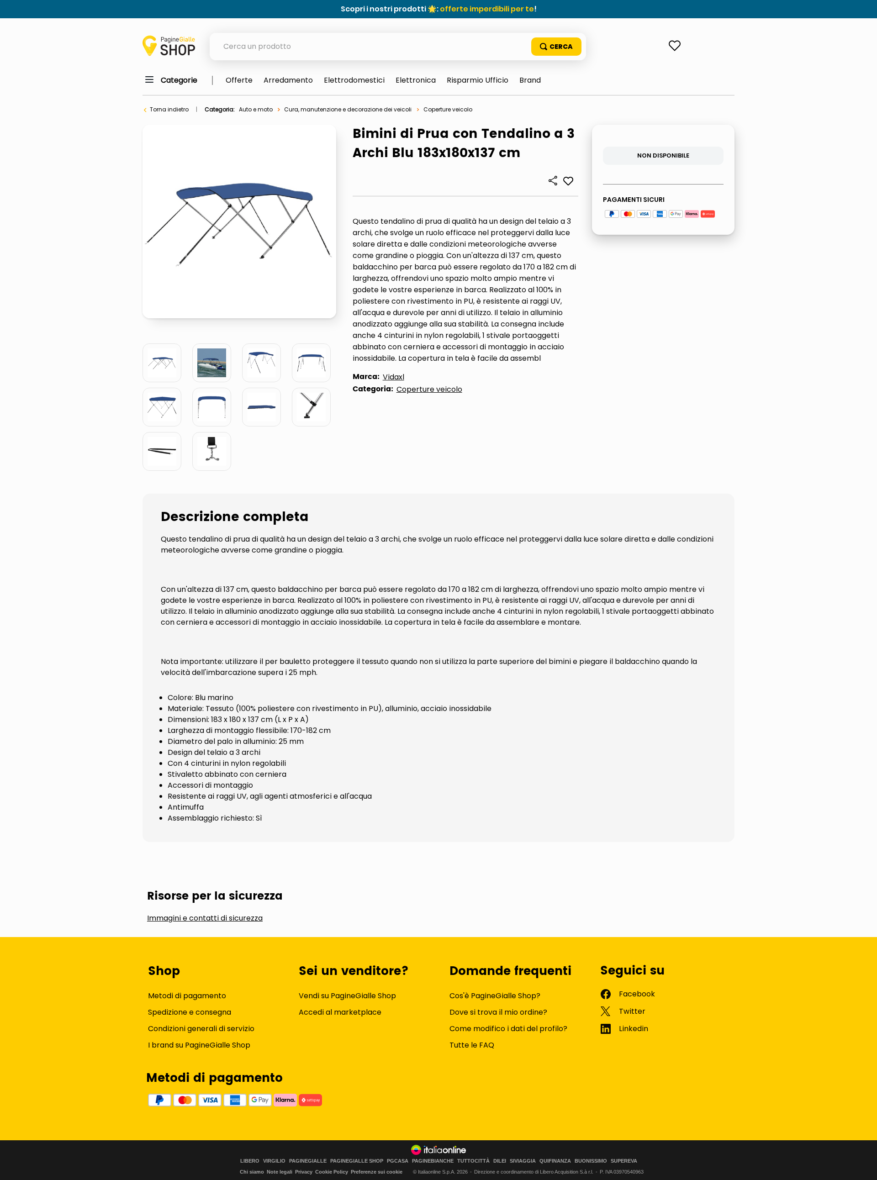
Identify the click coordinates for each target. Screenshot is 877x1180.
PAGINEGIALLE (308, 1161)
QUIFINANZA (555, 1161)
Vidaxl (393, 377)
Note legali (279, 1172)
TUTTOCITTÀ (473, 1161)
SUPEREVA (624, 1161)
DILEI (499, 1161)
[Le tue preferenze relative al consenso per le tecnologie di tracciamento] (861, 1164)
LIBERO (249, 1161)
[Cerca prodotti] (556, 46)
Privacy (303, 1172)
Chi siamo (252, 1172)
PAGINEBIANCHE (433, 1161)
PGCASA (397, 1161)
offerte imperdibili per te (487, 9)
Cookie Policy (331, 1172)
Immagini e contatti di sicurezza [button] (205, 918)
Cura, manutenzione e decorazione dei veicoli (348, 109)
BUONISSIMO (591, 1161)
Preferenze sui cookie (376, 1172)
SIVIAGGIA (523, 1161)
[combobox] (398, 46)
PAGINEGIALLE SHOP (356, 1161)
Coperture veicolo (447, 109)
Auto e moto (256, 109)
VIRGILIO (274, 1161)
